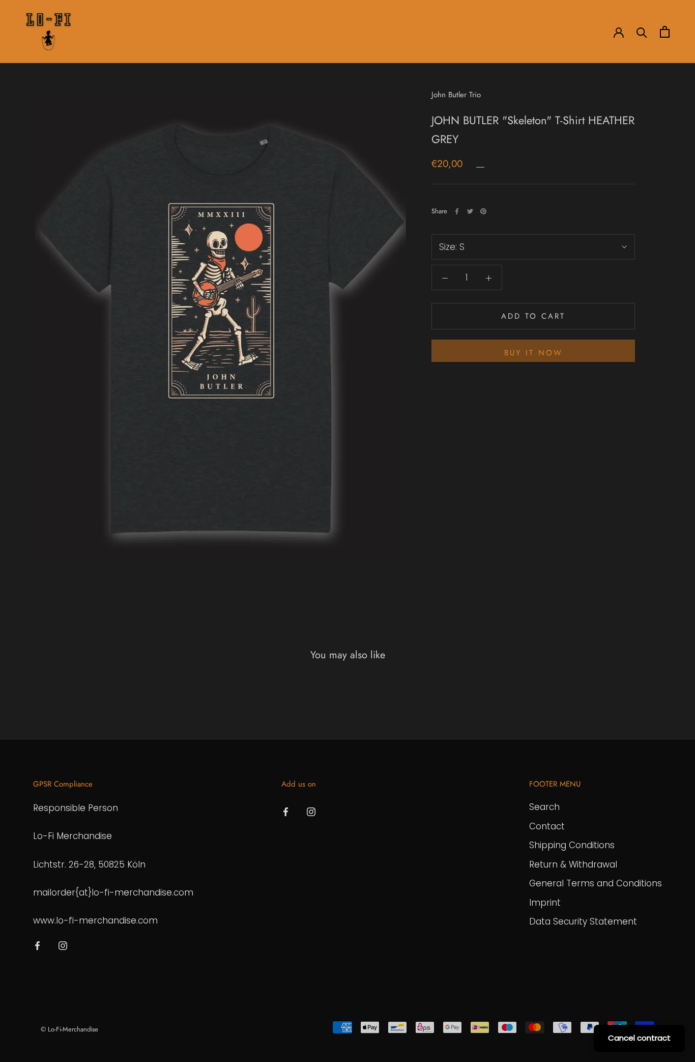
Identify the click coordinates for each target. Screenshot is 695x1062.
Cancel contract (639, 1037)
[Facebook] (457, 211)
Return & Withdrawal (573, 864)
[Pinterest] (483, 211)
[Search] (641, 31)
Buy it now (533, 352)
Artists (100, 32)
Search (544, 807)
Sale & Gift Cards (307, 32)
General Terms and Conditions (595, 883)
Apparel (145, 32)
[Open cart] (665, 32)
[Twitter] (470, 211)
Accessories (198, 32)
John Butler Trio (456, 94)
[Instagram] (63, 945)
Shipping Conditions (572, 845)
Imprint (545, 903)
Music (248, 32)
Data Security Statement (583, 921)
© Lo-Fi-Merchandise (69, 1029)
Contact (547, 826)
